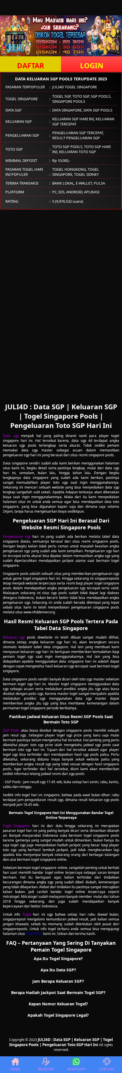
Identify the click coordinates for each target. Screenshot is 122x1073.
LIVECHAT (107, 1069)
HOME (15, 1069)
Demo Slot (34, 933)
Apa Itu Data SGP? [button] (58, 970)
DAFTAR (30, 65)
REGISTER (46, 1069)
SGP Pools (11, 730)
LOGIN (91, 65)
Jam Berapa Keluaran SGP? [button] (58, 981)
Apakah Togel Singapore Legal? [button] (58, 1015)
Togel (26, 914)
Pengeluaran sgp (17, 536)
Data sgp (11, 435)
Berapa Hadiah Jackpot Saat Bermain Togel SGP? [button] (58, 992)
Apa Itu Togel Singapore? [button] (58, 958)
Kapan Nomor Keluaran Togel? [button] (58, 1003)
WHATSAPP (76, 1069)
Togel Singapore (16, 825)
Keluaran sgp (14, 637)
